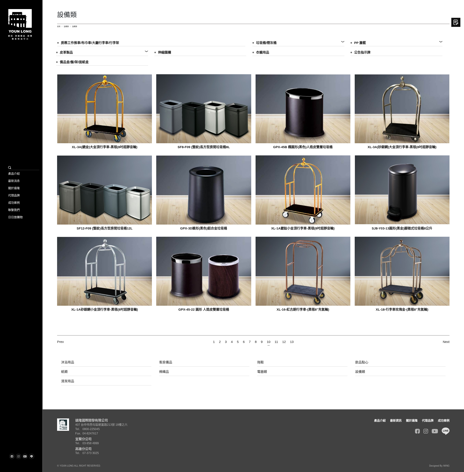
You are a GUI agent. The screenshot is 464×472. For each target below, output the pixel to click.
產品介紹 (14, 173)
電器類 (262, 372)
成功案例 (14, 202)
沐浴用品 (67, 362)
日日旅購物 (15, 217)
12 (284, 342)
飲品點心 (361, 362)
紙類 (64, 372)
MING (446, 465)
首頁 (58, 26)
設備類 (66, 26)
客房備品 (165, 362)
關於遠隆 (14, 188)
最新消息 (14, 180)
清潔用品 (67, 381)
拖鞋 (260, 362)
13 (292, 342)
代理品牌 (14, 195)
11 (276, 342)
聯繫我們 (14, 209)
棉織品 (164, 372)
